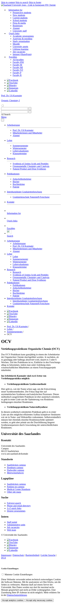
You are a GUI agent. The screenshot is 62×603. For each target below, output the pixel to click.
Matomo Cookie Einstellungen (18, 574)
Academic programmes (23, 36)
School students (20, 20)
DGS (3, 558)
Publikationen (13, 174)
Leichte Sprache (48, 555)
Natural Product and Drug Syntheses (29, 169)
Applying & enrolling (22, 38)
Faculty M (17, 65)
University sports (20, 46)
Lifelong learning (20, 49)
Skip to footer (35, 2)
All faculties (18, 59)
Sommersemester (20, 145)
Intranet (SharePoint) (22, 54)
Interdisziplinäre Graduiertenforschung (24, 192)
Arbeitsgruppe (13, 125)
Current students (20, 18)
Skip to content (8, 2)
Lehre (9, 140)
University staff (20, 31)
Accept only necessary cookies (39, 600)
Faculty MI (18, 67)
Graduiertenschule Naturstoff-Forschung (31, 197)
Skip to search (21, 2)
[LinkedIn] (12, 90)
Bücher (16, 181)
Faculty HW (18, 62)
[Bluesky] (12, 85)
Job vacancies (19, 52)
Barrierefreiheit (32, 555)
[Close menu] (2, 119)
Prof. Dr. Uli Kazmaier (23, 130)
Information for (15, 10)
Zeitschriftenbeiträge (22, 179)
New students (19, 15)
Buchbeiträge (19, 184)
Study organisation (21, 41)
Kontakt (10, 202)
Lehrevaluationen (21, 151)
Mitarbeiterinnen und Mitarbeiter (27, 133)
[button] (5, 114)
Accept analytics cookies (12, 600)
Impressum (6, 555)
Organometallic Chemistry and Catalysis (31, 166)
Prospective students (22, 12)
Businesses (18, 25)
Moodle (16, 44)
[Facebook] (12, 80)
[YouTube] (12, 83)
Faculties (13, 57)
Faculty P (17, 72)
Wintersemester (20, 148)
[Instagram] (12, 88)
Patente (16, 187)
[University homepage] (23, 5)
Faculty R (17, 75)
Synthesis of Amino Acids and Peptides (30, 163)
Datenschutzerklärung (17, 595)
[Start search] (29, 108)
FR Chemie (50, 5)
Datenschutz (18, 555)
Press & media (19, 23)
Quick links (14, 33)
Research (11, 158)
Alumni (16, 28)
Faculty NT (18, 70)
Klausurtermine (20, 153)
